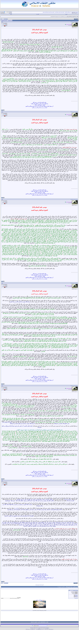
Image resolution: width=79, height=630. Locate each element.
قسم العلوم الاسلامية (67, 12)
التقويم (11, 14)
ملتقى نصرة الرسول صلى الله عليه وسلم (48, 12)
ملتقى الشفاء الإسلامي (74, 12)
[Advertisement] (39, 616)
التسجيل (66, 14)
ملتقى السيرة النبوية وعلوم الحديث (59, 12)
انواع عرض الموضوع (4, 20)
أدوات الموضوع (10, 20)
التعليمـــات (37, 14)
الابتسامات (76, 595)
